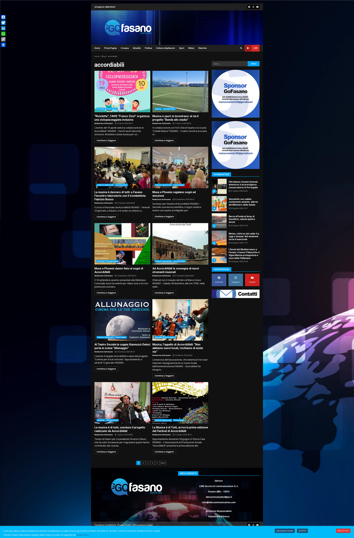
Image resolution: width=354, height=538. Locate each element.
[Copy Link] (3, 39)
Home (97, 48)
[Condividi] (3, 45)
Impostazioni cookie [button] (284, 530)
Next (163, 463)
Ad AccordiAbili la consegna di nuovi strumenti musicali (180, 244)
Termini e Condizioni (105, 525)
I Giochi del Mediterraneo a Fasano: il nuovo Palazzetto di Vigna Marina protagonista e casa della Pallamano (219, 238)
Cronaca (125, 48)
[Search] (241, 48)
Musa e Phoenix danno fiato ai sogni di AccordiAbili (122, 244)
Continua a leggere (106, 140)
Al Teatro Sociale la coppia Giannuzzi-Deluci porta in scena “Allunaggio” (122, 320)
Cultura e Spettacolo (165, 48)
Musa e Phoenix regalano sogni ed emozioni (180, 167)
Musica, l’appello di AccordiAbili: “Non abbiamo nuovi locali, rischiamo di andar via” (180, 320)
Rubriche (202, 48)
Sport (181, 48)
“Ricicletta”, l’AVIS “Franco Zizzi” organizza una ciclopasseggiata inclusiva (122, 91)
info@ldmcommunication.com (219, 502)
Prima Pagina (110, 48)
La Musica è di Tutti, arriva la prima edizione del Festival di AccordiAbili (180, 403)
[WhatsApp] (3, 33)
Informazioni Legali (142, 525)
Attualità (137, 48)
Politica (148, 48)
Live (255, 48)
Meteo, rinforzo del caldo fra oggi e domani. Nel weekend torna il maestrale (219, 220)
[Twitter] (3, 22)
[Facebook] (3, 17)
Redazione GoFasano (103, 123)
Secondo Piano (169, 109)
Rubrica (158, 109)
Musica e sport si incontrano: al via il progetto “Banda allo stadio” (180, 91)
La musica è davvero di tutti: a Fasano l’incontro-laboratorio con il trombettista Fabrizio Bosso (122, 167)
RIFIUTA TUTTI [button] (343, 530)
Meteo (191, 48)
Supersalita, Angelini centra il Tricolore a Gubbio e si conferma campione (219, 255)
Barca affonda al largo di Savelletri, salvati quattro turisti (219, 203)
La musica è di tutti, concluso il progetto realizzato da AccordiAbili (122, 403)
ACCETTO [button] (302, 530)
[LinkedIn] (3, 28)
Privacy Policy (124, 525)
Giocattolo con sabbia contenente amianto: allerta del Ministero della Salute (219, 186)
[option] (235, 187)
